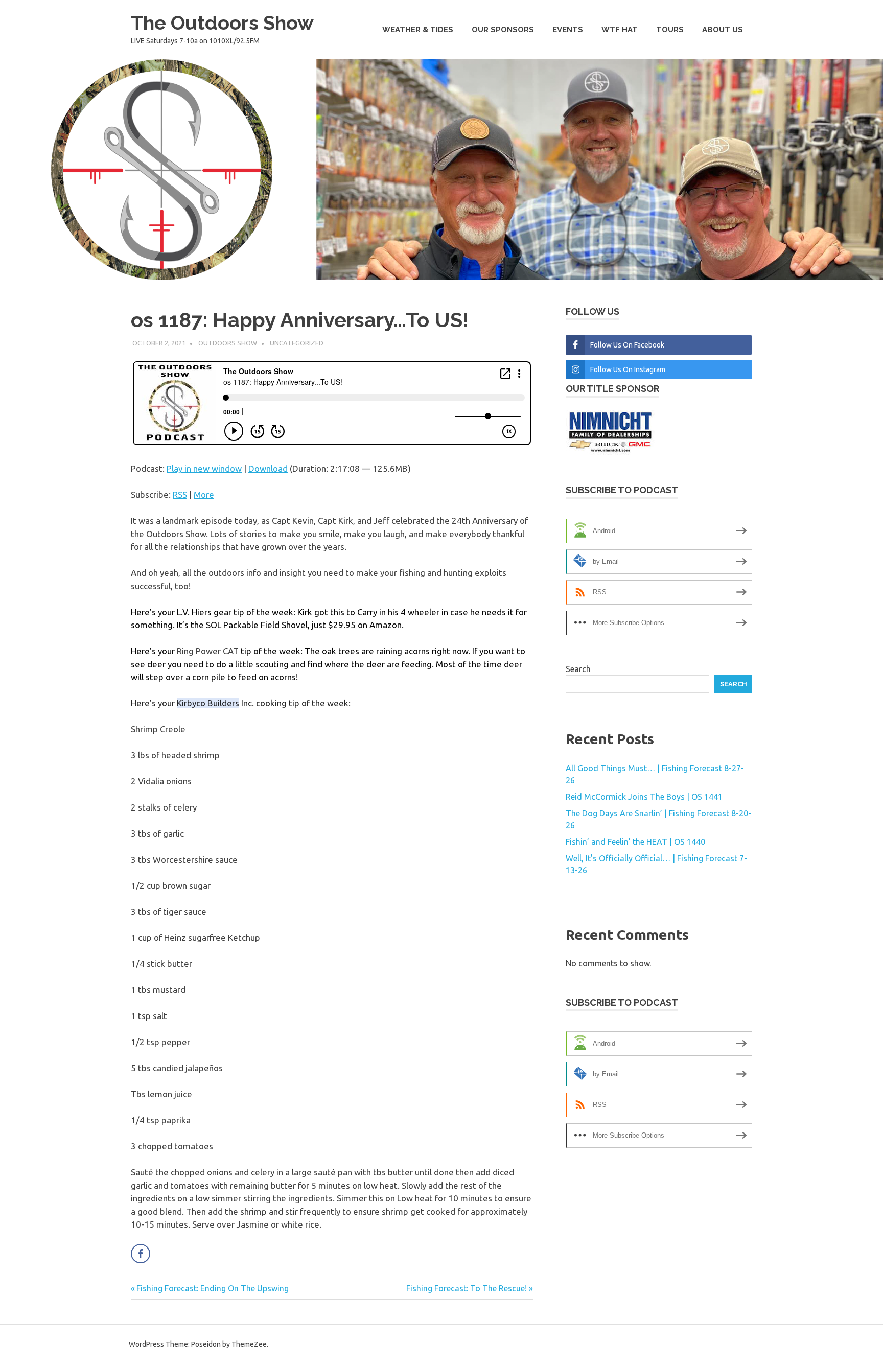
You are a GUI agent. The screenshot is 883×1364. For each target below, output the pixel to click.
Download (268, 468)
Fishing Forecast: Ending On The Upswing (212, 1288)
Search (578, 669)
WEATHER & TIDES (417, 29)
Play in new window (204, 468)
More (204, 494)
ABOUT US (722, 29)
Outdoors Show (227, 342)
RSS (180, 494)
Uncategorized (296, 342)
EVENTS (567, 29)
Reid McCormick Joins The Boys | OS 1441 (644, 796)
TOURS (670, 29)
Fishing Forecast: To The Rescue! (466, 1288)
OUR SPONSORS (503, 29)
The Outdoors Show (222, 22)
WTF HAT (619, 29)
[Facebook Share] (140, 1253)
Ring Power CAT (208, 651)
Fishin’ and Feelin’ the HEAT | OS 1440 (635, 841)
